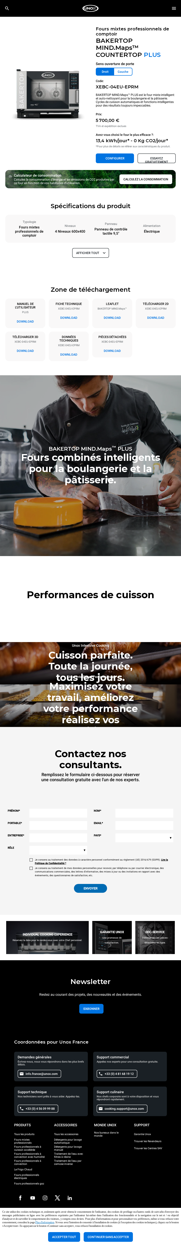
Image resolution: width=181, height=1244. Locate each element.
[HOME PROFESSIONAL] (90, 8)
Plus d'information (44, 1222)
